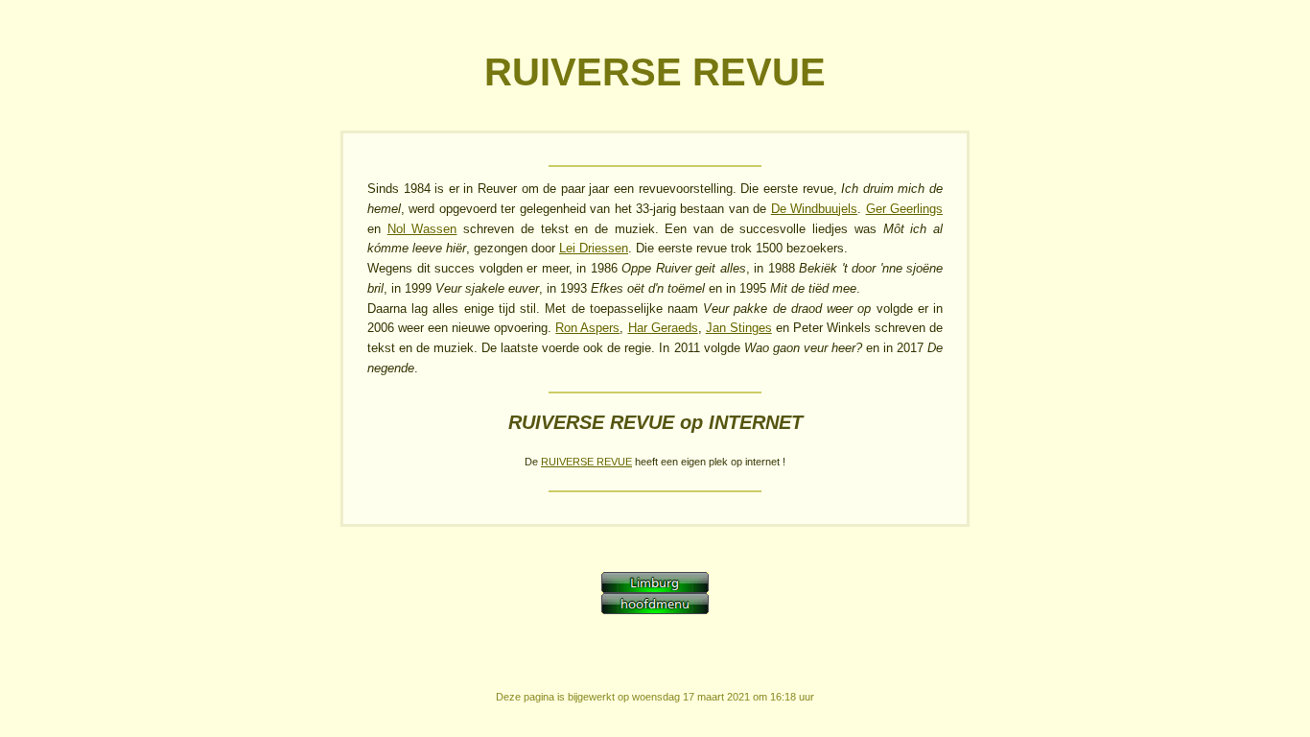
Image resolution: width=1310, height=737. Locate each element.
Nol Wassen (422, 229)
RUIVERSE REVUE (586, 461)
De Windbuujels (814, 209)
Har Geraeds (663, 328)
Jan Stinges (739, 328)
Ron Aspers (587, 328)
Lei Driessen (593, 248)
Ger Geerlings (904, 209)
